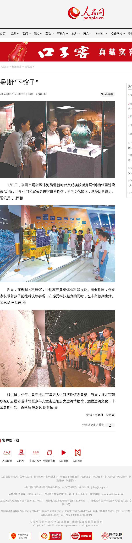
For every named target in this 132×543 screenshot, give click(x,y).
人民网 (4, 66)
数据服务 (98, 476)
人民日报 (7, 460)
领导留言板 (49, 460)
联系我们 (71, 480)
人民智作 (77, 460)
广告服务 (62, 476)
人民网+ (21, 460)
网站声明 (110, 476)
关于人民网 (26, 476)
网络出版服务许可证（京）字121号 (111, 511)
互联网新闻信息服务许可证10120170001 (21, 500)
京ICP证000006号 (50, 515)
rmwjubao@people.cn (112, 494)
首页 (3, 33)
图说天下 (30, 66)
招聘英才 (51, 476)
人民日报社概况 (9, 476)
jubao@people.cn (99, 487)
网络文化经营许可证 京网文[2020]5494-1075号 (66, 511)
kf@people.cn (35, 494)
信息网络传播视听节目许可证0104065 (20, 511)
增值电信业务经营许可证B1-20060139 (65, 500)
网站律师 (122, 476)
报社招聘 (39, 476)
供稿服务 (86, 476)
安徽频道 (16, 66)
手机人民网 (35, 460)
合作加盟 (74, 476)
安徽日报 (41, 93)
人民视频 (63, 460)
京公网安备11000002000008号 (76, 515)
